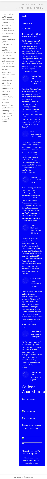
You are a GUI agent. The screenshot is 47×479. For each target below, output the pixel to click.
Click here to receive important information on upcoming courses (32, 460)
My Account (26, 28)
